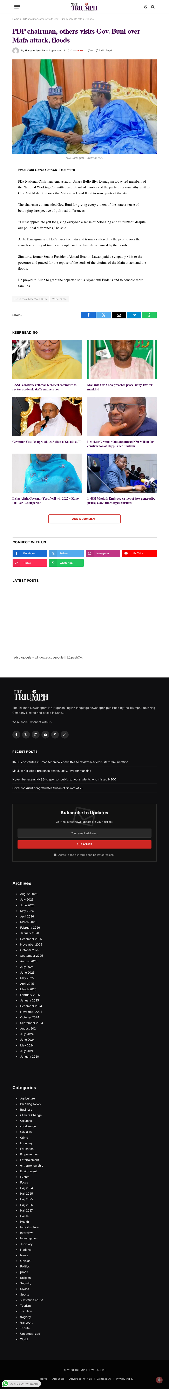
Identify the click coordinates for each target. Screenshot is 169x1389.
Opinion (25, 1261)
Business (26, 1109)
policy (97, 854)
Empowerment (30, 1154)
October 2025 (29, 950)
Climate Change (31, 1115)
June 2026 (27, 905)
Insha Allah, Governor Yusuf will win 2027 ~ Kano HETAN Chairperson (45, 500)
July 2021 (26, 1051)
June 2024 (27, 1039)
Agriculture (27, 1098)
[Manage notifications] (159, 1380)
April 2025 (27, 983)
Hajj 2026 (26, 1205)
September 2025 (31, 955)
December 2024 (31, 1006)
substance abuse (31, 1300)
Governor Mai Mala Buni (30, 299)
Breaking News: (30, 1104)
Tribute (25, 1328)
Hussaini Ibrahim (35, 50)
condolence (28, 1126)
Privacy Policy (124, 1378)
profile (24, 1272)
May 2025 (27, 978)
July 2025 (27, 966)
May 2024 (27, 1045)
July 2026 (27, 899)
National (25, 1249)
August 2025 (29, 961)
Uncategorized (30, 1333)
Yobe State (59, 299)
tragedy (25, 1317)
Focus (24, 1182)
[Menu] (17, 6)
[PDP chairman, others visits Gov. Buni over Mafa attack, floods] (84, 106)
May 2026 (27, 911)
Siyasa (24, 1289)
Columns (26, 1120)
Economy (26, 1143)
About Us (58, 1378)
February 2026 (30, 927)
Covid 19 (26, 1132)
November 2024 (31, 1011)
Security (25, 1283)
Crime (24, 1137)
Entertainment (29, 1160)
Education (27, 1148)
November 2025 (31, 944)
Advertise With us (80, 1378)
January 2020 (29, 1056)
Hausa (24, 1216)
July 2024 (27, 1034)
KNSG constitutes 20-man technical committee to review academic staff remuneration (44, 387)
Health (24, 1221)
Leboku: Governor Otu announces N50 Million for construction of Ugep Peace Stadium (120, 443)
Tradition (26, 1311)
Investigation (29, 1238)
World (24, 1339)
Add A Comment (84, 518)
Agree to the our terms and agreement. (86, 854)
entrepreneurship (31, 1165)
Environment (28, 1171)
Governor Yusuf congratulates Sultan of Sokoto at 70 (46, 441)
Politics (25, 1266)
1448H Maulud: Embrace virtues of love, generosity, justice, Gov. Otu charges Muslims (121, 500)
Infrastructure (29, 1227)
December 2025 (31, 939)
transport (26, 1322)
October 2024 (29, 1017)
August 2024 (29, 1028)
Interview (26, 1232)
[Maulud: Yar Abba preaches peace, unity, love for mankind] (122, 359)
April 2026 (27, 916)
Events (24, 1177)
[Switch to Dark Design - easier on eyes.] (145, 7)
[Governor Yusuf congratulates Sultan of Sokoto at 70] (47, 416)
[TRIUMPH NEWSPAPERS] (84, 6)
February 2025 (30, 995)
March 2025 (28, 989)
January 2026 (29, 933)
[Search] (152, 6)
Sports (24, 1294)
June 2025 (27, 972)
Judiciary (26, 1244)
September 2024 (31, 1023)
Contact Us (104, 1378)
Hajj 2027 (26, 1210)
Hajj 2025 (26, 1193)
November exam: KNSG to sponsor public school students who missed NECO (64, 779)
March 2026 (28, 922)
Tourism (25, 1305)
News (79, 50)
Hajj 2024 (26, 1188)
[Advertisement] (85, 626)
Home (15, 18)
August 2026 (29, 894)
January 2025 (29, 1000)
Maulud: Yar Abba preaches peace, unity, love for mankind (120, 387)
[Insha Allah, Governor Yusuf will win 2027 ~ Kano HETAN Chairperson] (47, 473)
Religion (25, 1277)
